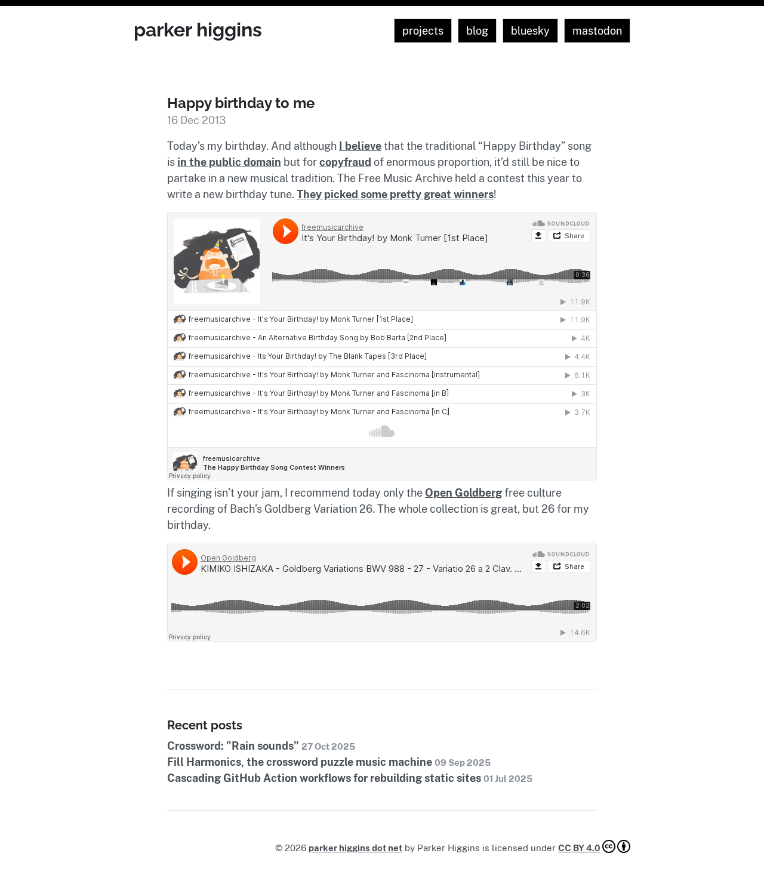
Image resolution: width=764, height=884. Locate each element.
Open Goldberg (463, 492)
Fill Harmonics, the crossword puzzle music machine (329, 762)
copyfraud (345, 162)
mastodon (597, 30)
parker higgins (198, 30)
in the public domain (229, 162)
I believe (360, 146)
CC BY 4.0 (579, 848)
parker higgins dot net (355, 848)
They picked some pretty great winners (395, 194)
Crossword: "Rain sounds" (261, 746)
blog (477, 30)
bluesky (530, 30)
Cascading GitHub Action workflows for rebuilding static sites (349, 778)
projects (422, 30)
